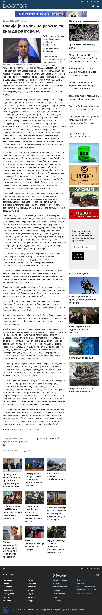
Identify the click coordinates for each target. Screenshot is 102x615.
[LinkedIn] (95, 1)
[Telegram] (98, 1)
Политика (7, 587)
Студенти (25, 450)
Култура (31, 597)
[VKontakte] (92, 1)
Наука (30, 594)
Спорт (30, 601)
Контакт (80, 583)
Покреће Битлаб (84, 593)
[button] (98, 5)
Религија (56, 590)
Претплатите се (78, 255)
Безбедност (8, 594)
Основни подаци (59, 580)
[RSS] (4, 1)
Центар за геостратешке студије (24, 429)
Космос (31, 590)
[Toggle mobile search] (92, 6)
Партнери (81, 580)
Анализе (7, 601)
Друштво (7, 597)
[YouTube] (88, 1)
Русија (6, 583)
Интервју (32, 583)
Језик (54, 597)
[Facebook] (82, 1)
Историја (56, 583)
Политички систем (60, 587)
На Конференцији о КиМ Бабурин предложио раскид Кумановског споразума (82, 71)
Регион (23, 21)
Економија (8, 590)
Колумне (32, 587)
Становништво (58, 594)
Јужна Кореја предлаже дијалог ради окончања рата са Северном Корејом (83, 85)
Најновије (7, 580)
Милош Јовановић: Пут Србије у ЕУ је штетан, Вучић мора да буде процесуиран (83, 58)
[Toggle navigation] (97, 6)
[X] (85, 1)
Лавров (7, 450)
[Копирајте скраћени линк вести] (18, 444)
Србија (15, 450)
